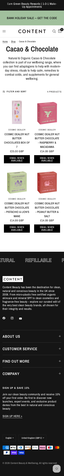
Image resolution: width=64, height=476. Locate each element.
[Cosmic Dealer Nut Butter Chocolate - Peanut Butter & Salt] (47, 181)
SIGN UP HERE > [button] (12, 416)
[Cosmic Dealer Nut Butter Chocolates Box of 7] (17, 111)
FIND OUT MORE (16, 361)
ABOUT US (11, 336)
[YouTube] (23, 318)
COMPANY (11, 373)
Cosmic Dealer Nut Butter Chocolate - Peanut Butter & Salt (47, 209)
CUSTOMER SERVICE (20, 348)
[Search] (54, 31)
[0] (59, 31)
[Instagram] (14, 318)
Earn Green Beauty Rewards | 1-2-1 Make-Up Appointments (32, 5)
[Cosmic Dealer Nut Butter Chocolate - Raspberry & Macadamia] (47, 111)
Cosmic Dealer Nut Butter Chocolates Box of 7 (17, 140)
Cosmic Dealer (16, 129)
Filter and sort (17, 91)
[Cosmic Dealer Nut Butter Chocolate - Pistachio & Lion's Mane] (17, 181)
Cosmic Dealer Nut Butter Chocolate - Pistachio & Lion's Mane (16, 209)
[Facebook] (6, 318)
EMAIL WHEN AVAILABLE (17, 159)
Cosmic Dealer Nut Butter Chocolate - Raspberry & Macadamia (47, 140)
